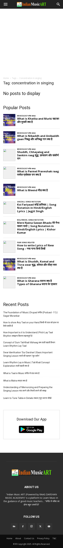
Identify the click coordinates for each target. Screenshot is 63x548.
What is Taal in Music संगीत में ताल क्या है (21, 373)
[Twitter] (40, 526)
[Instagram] (31, 526)
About (18, 538)
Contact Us (29, 538)
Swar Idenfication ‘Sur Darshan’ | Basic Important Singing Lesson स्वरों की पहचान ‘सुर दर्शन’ (27, 354)
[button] (5, 4)
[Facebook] (23, 526)
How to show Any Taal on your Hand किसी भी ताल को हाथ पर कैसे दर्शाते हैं (31, 324)
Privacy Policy (43, 538)
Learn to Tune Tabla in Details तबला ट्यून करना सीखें (27, 398)
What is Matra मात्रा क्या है (15, 380)
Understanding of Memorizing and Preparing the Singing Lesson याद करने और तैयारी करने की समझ (27, 389)
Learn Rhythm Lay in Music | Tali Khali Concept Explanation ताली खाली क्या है (26, 364)
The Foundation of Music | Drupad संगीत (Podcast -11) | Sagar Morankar (30, 314)
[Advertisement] (31, 41)
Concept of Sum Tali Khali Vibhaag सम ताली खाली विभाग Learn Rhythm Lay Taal (29, 344)
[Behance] (14, 526)
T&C (54, 538)
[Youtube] (49, 526)
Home (6, 78)
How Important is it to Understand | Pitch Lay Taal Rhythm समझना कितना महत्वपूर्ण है (28, 334)
